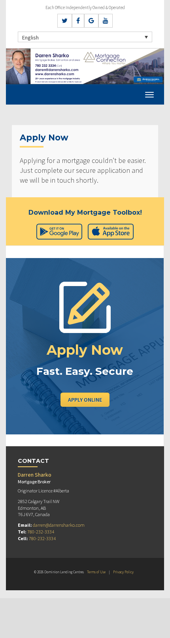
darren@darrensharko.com (59, 525)
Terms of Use (96, 572)
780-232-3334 (40, 532)
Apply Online (85, 399)
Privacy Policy (123, 572)
